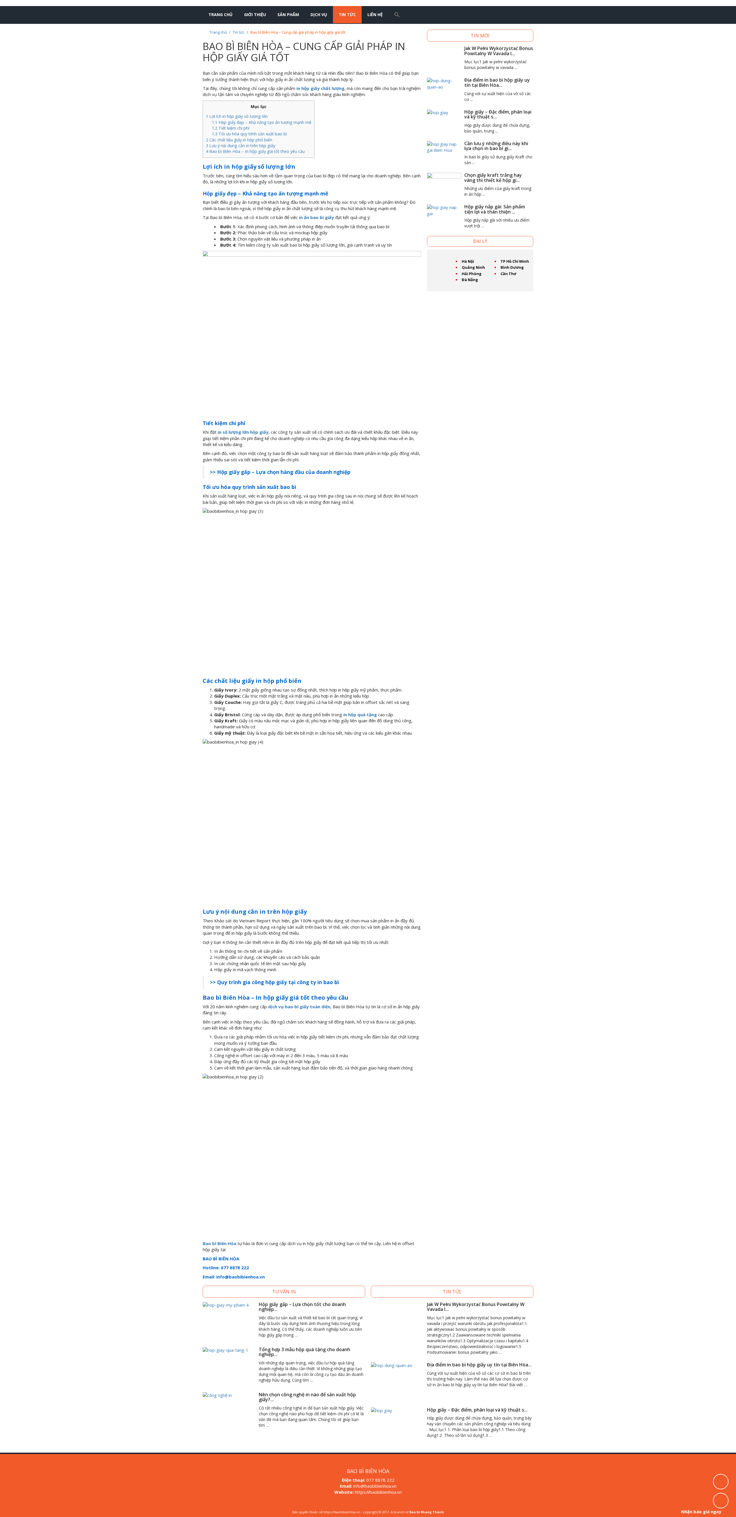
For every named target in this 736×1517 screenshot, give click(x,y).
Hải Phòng (472, 273)
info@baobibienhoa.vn (374, 1486)
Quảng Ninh (473, 267)
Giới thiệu (255, 14)
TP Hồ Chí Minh (515, 261)
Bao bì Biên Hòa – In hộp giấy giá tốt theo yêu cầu (255, 151)
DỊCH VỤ (318, 14)
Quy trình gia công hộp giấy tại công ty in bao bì (278, 982)
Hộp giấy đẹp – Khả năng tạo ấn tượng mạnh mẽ (261, 122)
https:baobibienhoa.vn (378, 1492)
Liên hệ (375, 14)
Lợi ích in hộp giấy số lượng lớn (237, 116)
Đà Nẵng (470, 279)
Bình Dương (512, 267)
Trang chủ (220, 14)
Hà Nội (468, 261)
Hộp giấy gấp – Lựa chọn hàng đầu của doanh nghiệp (283, 471)
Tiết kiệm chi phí (230, 128)
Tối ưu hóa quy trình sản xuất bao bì (249, 134)
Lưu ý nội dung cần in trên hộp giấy (240, 145)
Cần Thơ (508, 273)
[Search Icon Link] (397, 15)
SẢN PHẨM (288, 14)
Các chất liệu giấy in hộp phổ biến (239, 140)
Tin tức (347, 14)
